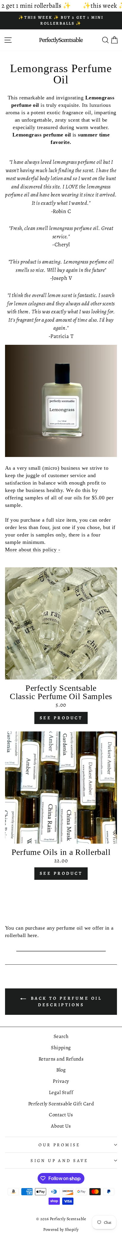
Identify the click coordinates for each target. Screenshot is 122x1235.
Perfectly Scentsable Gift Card (61, 1103)
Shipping (61, 1047)
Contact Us (61, 1114)
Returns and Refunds (61, 1058)
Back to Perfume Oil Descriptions (65, 1001)
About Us (61, 1126)
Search (61, 1036)
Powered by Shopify (60, 1229)
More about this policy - (32, 550)
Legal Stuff (61, 1092)
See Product (61, 718)
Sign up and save (59, 1160)
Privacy (61, 1081)
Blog (61, 1069)
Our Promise (59, 1145)
